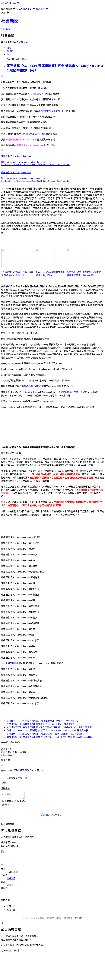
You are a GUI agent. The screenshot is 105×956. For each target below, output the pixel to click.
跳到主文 (5, 29)
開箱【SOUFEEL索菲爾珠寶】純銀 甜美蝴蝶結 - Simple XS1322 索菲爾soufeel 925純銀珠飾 (50, 737)
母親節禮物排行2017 (68, 392)
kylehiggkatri (6, 755)
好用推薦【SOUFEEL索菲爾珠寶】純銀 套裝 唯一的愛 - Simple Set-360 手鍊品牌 (45, 734)
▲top (3, 783)
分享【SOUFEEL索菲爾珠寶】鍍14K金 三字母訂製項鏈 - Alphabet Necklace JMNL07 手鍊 (49, 727)
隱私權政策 (67, 918)
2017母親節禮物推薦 (11, 663)
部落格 (10, 51)
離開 (16, 951)
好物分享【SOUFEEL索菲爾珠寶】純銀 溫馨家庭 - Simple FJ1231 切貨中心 (42, 721)
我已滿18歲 (6, 951)
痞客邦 (23, 770)
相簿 (9, 48)
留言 (29, 770)
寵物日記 (22, 778)
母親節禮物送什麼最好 (47, 111)
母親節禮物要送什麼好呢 (32, 386)
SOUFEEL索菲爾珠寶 (40, 94)
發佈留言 (5, 805)
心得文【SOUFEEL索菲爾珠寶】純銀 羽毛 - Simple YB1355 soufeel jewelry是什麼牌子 (47, 730)
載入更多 (5, 788)
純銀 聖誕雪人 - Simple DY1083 (16, 156)
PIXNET (32, 918)
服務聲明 (78, 918)
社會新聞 (10, 21)
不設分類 (23, 42)
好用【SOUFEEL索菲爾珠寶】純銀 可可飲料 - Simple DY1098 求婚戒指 (41, 724)
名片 (9, 54)
